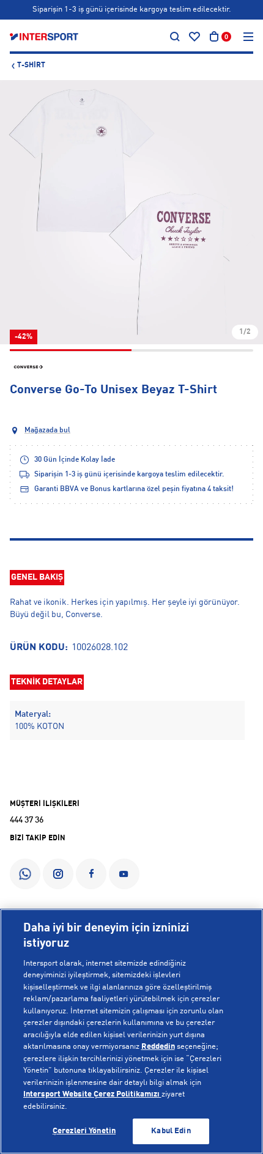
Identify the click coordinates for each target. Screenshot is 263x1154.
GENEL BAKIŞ (37, 577)
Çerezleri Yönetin (84, 1131)
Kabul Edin (170, 1131)
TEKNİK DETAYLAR (47, 682)
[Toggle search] (175, 36)
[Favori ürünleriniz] (194, 36)
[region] (131, 1031)
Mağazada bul (47, 430)
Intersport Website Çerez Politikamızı (92, 1094)
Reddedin (158, 1047)
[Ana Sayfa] (44, 36)
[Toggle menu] (248, 36)
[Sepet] (214, 36)
